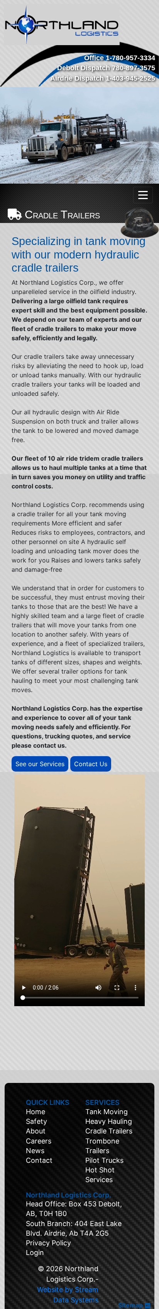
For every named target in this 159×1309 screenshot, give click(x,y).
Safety (36, 1121)
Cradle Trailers (108, 1131)
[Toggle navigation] (143, 195)
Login (35, 1252)
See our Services (39, 764)
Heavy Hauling (108, 1121)
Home (35, 1112)
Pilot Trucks (104, 1160)
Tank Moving (106, 1112)
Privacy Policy (48, 1243)
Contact (39, 1160)
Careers (38, 1141)
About (36, 1131)
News (35, 1151)
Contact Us (90, 764)
